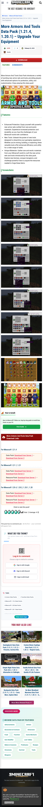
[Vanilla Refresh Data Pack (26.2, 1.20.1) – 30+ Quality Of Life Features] (32, 659)
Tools (33, 750)
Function (17, 735)
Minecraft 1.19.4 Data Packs (13, 601)
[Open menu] (2, 2)
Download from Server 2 (15, 458)
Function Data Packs (27, 597)
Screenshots (17, 65)
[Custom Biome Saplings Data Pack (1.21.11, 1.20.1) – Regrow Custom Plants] (32, 636)
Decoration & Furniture (12, 730)
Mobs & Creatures (10, 745)
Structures (8, 750)
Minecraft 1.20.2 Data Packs (13, 613)
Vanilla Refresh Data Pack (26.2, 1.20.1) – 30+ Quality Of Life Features (32, 670)
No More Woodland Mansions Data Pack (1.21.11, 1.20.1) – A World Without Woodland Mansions (32, 692)
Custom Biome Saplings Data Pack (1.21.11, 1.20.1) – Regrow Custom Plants (31, 647)
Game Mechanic (31, 735)
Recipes (35, 745)
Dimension (31, 730)
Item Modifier (9, 740)
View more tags (21, 617)
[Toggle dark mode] (7, 3)
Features (6, 65)
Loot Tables (28, 740)
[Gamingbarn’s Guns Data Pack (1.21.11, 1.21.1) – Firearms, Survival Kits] (11, 636)
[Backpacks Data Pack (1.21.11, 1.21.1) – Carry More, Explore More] (11, 681)
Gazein (9, 52)
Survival (21, 750)
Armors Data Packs (11, 597)
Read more (14, 799)
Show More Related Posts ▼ (21, 702)
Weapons (8, 755)
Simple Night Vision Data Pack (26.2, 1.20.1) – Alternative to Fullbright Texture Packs (11, 670)
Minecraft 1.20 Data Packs (13, 605)
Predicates (24, 745)
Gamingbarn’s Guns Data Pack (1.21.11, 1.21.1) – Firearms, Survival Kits (11, 647)
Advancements (10, 725)
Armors (28, 725)
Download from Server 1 (24, 455)
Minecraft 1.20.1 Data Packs (13, 609)
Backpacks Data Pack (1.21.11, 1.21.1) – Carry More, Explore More (11, 692)
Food (6, 735)
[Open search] (40, 2)
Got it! (9, 803)
